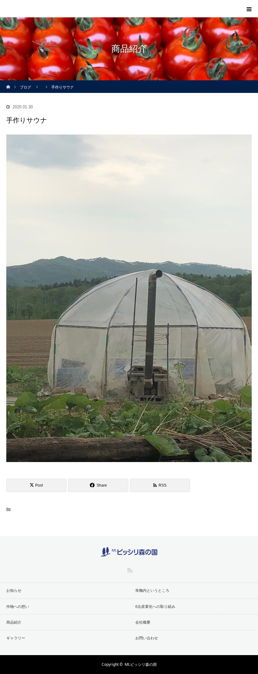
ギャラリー (15, 638)
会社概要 (142, 622)
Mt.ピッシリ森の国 (141, 664)
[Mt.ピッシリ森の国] (33, 7)
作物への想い (17, 606)
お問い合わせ (146, 638)
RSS (129, 569)
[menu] (249, 9)
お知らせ (13, 590)
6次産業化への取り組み (155, 606)
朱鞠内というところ (152, 590)
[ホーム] (8, 82)
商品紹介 (13, 622)
